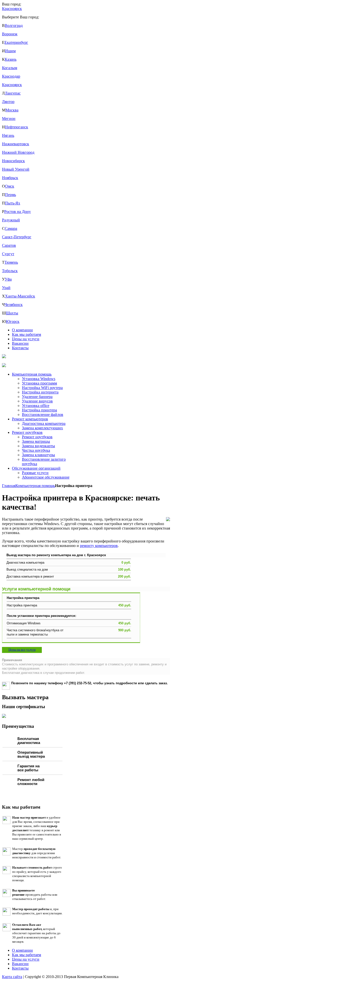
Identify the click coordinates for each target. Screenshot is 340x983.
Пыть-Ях (12, 203)
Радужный (11, 220)
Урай (6, 288)
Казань (10, 59)
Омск (9, 186)
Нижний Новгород (18, 152)
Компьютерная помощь (35, 486)
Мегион (8, 118)
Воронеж (9, 34)
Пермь (10, 195)
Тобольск (10, 271)
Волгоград (14, 25)
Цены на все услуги (22, 649)
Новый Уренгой (15, 169)
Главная (8, 486)
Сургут (8, 254)
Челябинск (13, 304)
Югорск (12, 321)
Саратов (9, 245)
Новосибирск (13, 161)
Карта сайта (12, 977)
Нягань (8, 135)
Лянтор (8, 101)
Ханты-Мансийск (20, 296)
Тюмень (11, 262)
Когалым (9, 68)
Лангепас (13, 93)
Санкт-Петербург (16, 237)
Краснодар (11, 76)
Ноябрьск (10, 178)
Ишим (10, 51)
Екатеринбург (16, 42)
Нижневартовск (15, 144)
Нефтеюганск (16, 127)
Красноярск (12, 85)
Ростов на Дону (17, 211)
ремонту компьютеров (99, 545)
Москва (11, 110)
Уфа (8, 279)
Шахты (12, 313)
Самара (11, 228)
